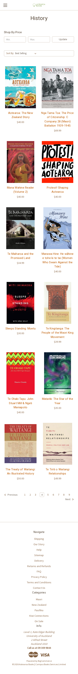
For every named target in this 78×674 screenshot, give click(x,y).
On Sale (39, 621)
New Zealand (39, 604)
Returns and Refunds (39, 566)
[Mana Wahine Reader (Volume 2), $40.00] (21, 162)
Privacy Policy (39, 577)
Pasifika (39, 610)
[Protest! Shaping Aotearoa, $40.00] (58, 162)
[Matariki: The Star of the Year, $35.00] (58, 373)
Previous (12, 494)
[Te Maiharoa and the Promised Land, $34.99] (21, 228)
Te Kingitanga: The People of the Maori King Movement (57, 333)
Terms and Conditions (39, 582)
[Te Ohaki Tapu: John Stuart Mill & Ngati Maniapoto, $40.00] (21, 373)
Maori (39, 599)
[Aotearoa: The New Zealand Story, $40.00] (21, 87)
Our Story (39, 544)
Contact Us (39, 588)
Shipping (39, 538)
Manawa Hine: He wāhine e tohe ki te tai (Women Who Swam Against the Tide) (58, 260)
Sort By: (10, 53)
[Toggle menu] (5, 5)
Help (39, 549)
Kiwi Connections (39, 615)
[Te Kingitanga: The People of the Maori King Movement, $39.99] (58, 303)
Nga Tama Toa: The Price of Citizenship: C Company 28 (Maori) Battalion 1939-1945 (57, 119)
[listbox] (26, 53)
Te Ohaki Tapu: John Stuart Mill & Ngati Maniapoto (21, 403)
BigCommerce (45, 660)
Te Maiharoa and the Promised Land (20, 256)
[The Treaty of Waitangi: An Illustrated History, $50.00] (21, 444)
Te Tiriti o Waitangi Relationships (57, 471)
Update (63, 39)
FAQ (39, 571)
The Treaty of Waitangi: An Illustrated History (20, 471)
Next (68, 499)
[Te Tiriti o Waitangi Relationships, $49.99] (58, 444)
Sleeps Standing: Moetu (20, 328)
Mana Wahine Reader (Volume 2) (20, 190)
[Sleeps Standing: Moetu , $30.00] (21, 303)
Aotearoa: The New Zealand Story (20, 115)
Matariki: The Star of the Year (57, 401)
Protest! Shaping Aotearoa (57, 190)
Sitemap (39, 555)
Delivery (39, 560)
